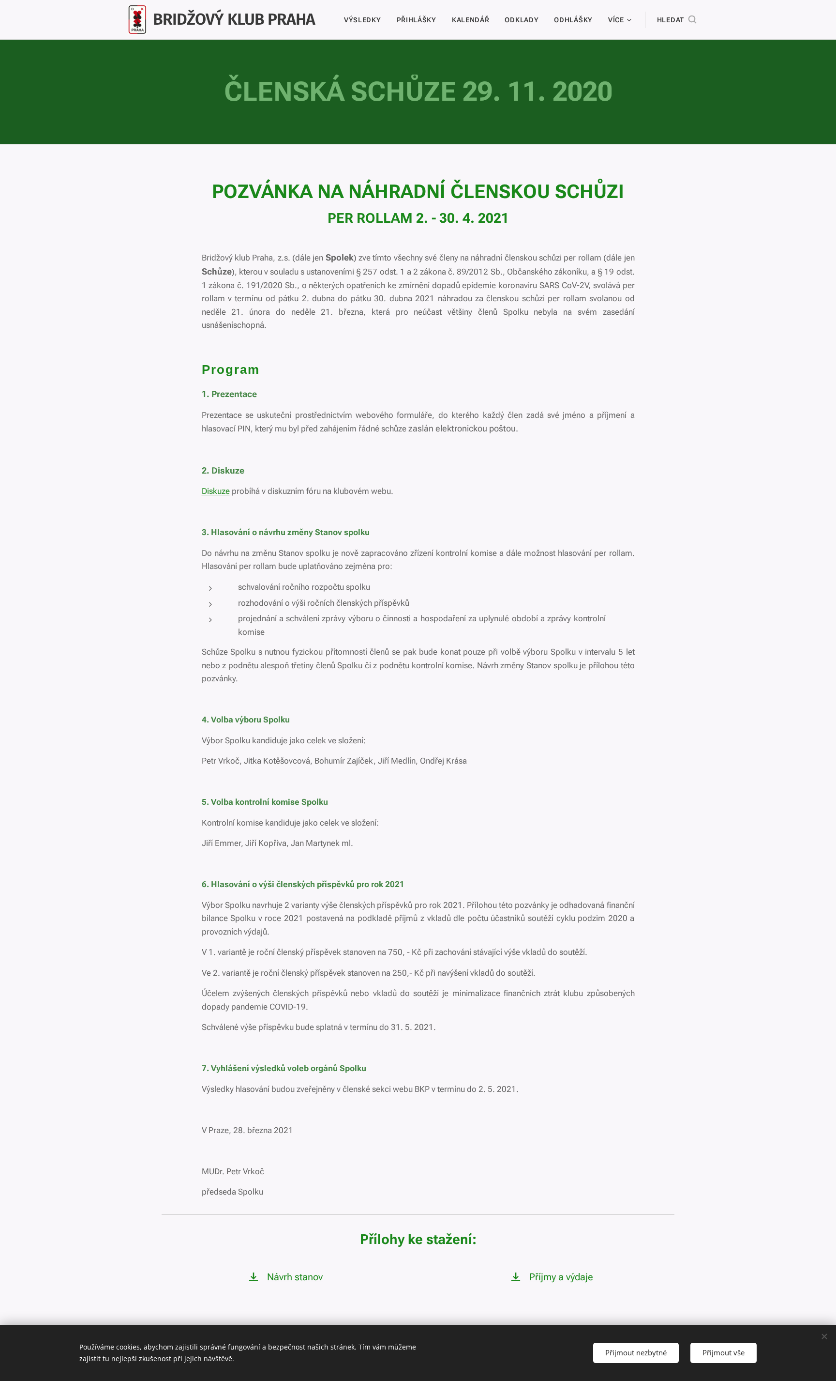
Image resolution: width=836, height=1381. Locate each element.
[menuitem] (365, 20)
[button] (676, 20)
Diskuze (216, 491)
